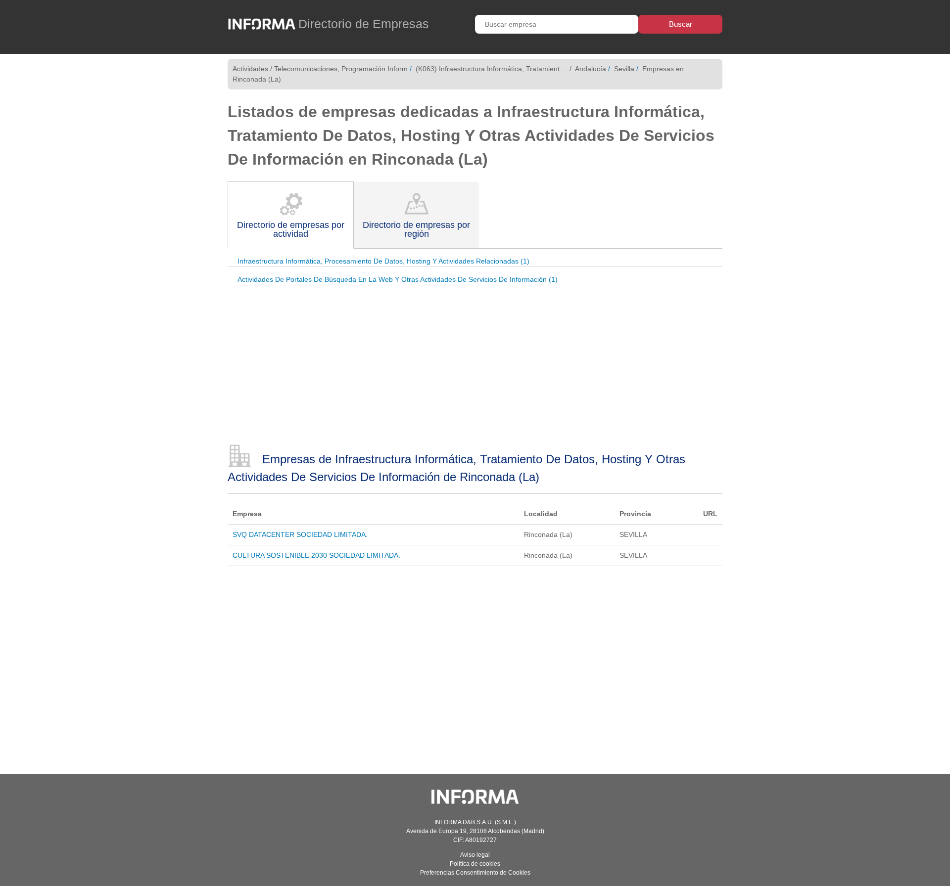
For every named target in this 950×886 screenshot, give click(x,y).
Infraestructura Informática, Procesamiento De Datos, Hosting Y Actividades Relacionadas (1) (383, 261)
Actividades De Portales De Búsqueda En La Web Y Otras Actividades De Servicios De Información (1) (398, 279)
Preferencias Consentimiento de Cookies (475, 872)
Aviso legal (475, 854)
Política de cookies (475, 863)
